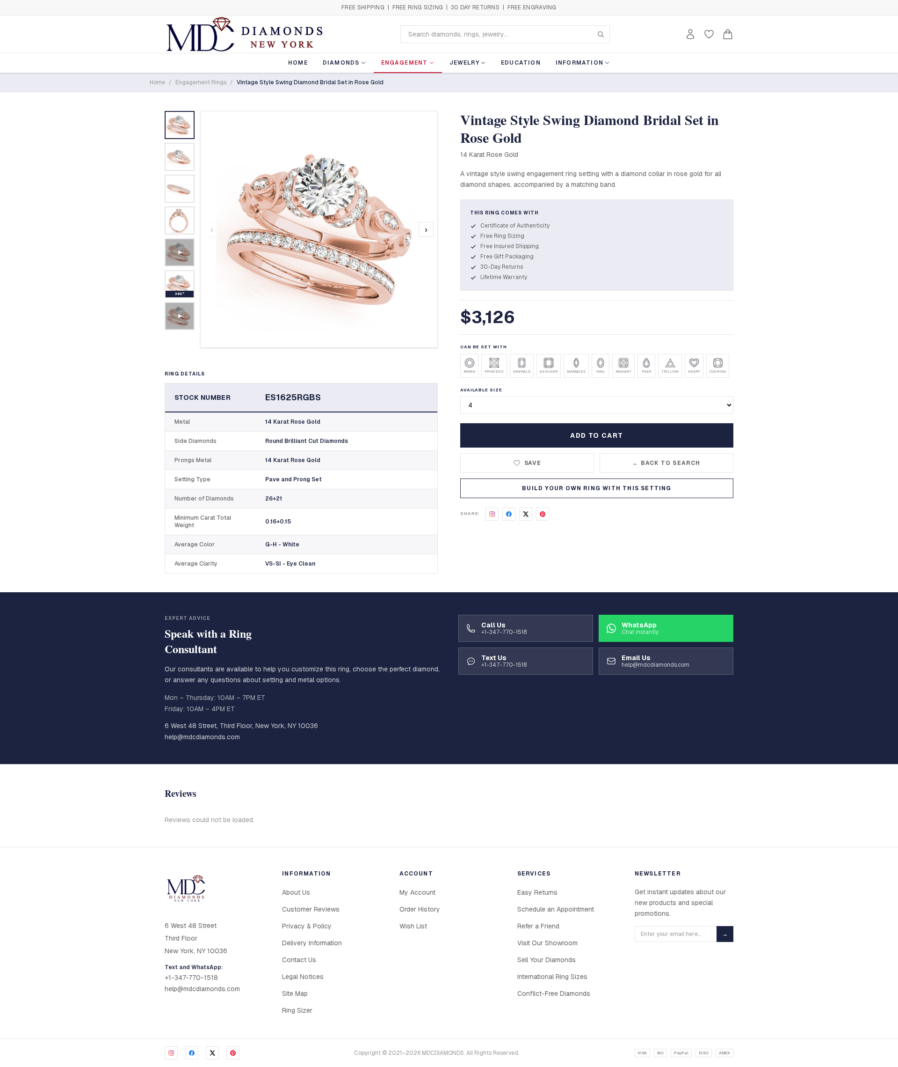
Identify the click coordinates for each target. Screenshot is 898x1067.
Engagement (404, 62)
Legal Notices (303, 976)
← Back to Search (666, 463)
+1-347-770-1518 (191, 977)
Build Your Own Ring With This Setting (596, 488)
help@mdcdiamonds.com (202, 737)
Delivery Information (312, 943)
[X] (212, 1053)
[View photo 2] (180, 157)
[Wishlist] (709, 34)
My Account (417, 892)
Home (298, 62)
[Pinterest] (232, 1053)
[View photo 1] (180, 125)
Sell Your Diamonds (546, 960)
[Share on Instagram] (492, 514)
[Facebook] (191, 1053)
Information (579, 62)
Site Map (295, 993)
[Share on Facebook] (508, 514)
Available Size (481, 390)
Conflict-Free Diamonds (553, 993)
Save (533, 463)
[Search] (600, 34)
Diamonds (341, 62)
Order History (419, 909)
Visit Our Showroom (547, 943)
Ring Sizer (297, 1010)
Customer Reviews (311, 909)
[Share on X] (525, 514)
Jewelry (464, 62)
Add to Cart (596, 435)
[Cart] (727, 34)
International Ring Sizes (552, 976)
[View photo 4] (180, 220)
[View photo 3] (180, 189)
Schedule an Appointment (555, 909)
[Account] (690, 34)
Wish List (413, 926)
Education (521, 62)
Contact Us (299, 960)
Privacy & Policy (307, 926)
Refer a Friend (538, 926)
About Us (296, 892)
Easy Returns (537, 892)
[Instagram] (171, 1053)
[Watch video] (180, 252)
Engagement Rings (200, 82)
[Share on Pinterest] (542, 514)
